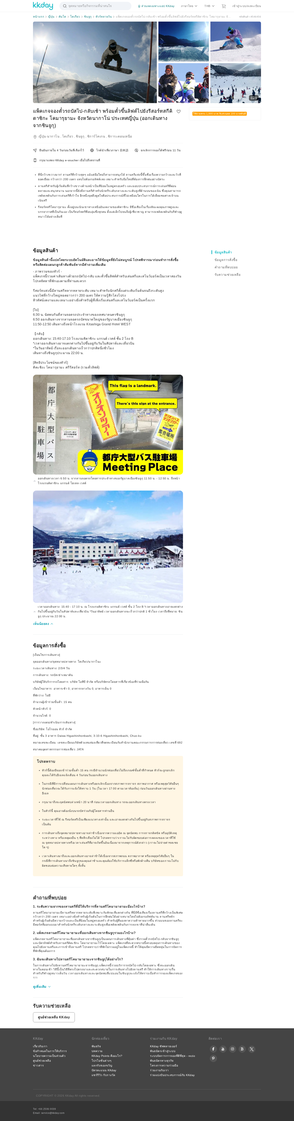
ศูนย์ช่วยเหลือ (42, 1060)
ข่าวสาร (38, 1065)
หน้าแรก (38, 16)
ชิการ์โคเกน (96, 136)
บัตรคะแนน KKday (104, 1070)
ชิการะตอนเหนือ (120, 136)
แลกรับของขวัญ (102, 1065)
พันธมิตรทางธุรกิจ (162, 1060)
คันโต (62, 16)
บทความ (97, 1051)
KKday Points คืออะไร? (107, 1055)
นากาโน (53, 136)
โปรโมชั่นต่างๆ (102, 1060)
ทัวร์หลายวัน (104, 16)
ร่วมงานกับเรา (159, 1070)
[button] (43, 623)
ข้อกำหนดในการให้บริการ (50, 1051)
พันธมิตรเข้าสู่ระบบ (162, 1051)
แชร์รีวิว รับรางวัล (103, 1075)
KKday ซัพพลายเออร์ (163, 1046)
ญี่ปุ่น (51, 16)
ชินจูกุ (88, 16)
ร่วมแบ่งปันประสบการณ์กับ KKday (172, 1075)
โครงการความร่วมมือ (164, 1065)
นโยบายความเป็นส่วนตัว (49, 1055)
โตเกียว (75, 16)
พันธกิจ (96, 1046)
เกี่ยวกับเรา (40, 1046)
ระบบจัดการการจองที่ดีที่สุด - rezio (172, 1055)
